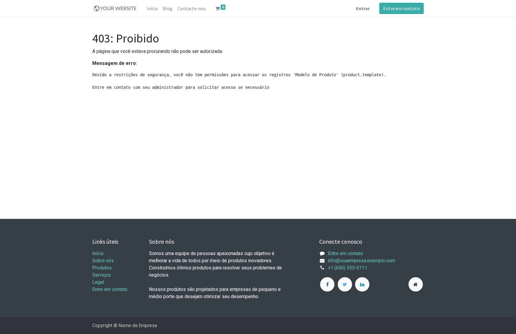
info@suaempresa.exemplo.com (361, 260)
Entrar (363, 8)
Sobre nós (103, 260)
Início (98, 253)
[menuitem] (152, 8)
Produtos (102, 268)
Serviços (101, 275)
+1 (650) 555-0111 (347, 268)
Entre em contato (401, 8)
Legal (98, 282)
